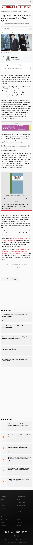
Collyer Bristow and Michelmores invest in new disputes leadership (14, 315)
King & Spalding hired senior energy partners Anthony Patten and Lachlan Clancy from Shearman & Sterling (15, 251)
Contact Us (19, 522)
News (2, 11)
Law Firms (3, 508)
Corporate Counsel (21, 496)
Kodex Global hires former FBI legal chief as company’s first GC (14, 326)
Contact (26, 539)
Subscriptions (4, 516)
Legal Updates (20, 511)
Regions (18, 499)
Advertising (21, 539)
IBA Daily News (20, 519)
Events (2, 502)
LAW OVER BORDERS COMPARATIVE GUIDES (16, 195)
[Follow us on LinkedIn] (15, 536)
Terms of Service (8, 539)
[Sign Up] (27, 1)
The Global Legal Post (15, 59)
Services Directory (21, 505)
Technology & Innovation (6, 519)
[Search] (23, 1)
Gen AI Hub (3, 496)
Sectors (2, 511)
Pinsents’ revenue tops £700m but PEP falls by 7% (19, 435)
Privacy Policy (16, 539)
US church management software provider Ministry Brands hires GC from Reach (19, 424)
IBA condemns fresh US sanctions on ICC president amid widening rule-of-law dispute (15, 337)
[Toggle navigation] (2, 2)
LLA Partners (20, 514)
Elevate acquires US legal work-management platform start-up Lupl (17, 446)
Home (2, 493)
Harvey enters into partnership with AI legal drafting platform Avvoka (18, 480)
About (2, 522)
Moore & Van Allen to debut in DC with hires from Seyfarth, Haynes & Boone (18, 469)
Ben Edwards (14, 57)
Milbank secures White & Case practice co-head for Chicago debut (15, 359)
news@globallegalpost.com (16, 267)
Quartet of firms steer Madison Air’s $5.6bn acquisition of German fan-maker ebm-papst (19, 458)
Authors (2, 505)
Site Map (19, 525)
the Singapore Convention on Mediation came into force (15, 239)
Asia (8, 279)
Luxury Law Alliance (5, 514)
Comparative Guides (21, 502)
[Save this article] (30, 28)
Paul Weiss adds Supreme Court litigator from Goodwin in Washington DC (14, 348)
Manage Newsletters (21, 516)
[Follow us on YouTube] (18, 536)
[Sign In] (30, 1)
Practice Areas (20, 508)
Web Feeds (3, 525)
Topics (2, 499)
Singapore (15, 279)
